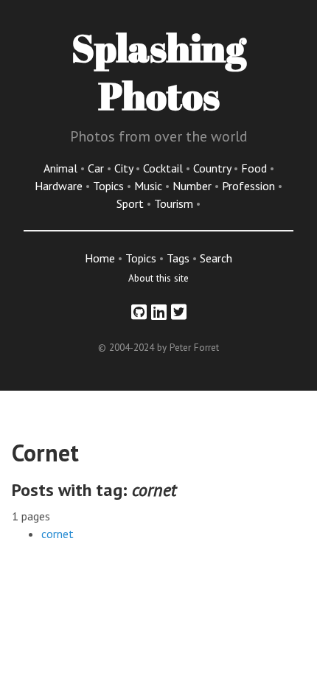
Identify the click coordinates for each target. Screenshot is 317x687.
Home (100, 258)
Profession (250, 185)
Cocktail (164, 168)
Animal (61, 168)
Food (255, 168)
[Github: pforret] (139, 312)
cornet (57, 533)
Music (149, 185)
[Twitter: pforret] (179, 312)
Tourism (175, 203)
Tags (178, 258)
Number (194, 185)
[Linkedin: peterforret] (159, 312)
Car (97, 168)
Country (213, 168)
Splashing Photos (159, 71)
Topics (110, 185)
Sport (131, 203)
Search (216, 258)
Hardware (60, 185)
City (125, 168)
